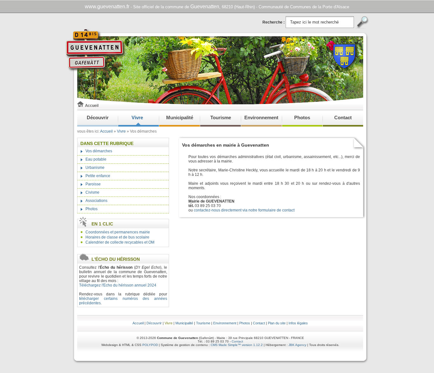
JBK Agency (297, 345)
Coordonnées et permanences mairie (117, 232)
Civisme (92, 192)
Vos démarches (98, 151)
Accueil (106, 131)
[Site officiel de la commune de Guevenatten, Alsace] (95, 109)
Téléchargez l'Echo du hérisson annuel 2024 (118, 285)
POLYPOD (150, 345)
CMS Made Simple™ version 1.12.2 (237, 345)
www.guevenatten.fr (107, 6)
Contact (343, 117)
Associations (96, 200)
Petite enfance (97, 176)
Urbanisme (95, 167)
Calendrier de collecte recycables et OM (119, 242)
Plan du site (277, 323)
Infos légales (298, 323)
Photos (302, 117)
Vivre (137, 117)
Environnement (261, 117)
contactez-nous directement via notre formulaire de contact (244, 210)
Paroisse (93, 184)
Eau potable (95, 159)
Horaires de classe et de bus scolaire (117, 237)
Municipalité (179, 117)
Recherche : (274, 22)
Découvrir (98, 117)
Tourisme (220, 117)
